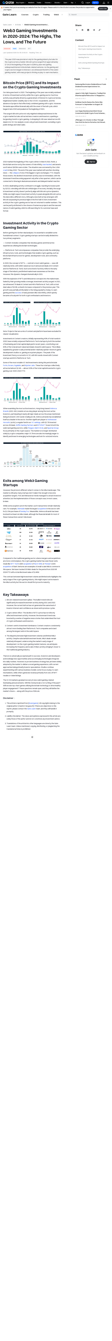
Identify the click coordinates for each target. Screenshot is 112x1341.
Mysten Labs (30, 365)
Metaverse (22, 48)
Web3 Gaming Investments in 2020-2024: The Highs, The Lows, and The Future (36, 25)
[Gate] (8, 2)
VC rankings (36, 422)
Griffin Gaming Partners (25, 425)
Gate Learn (10, 14)
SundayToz (24, 511)
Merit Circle (39, 428)
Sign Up (95, 2)
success (18, 293)
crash (5, 170)
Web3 (14, 48)
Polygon (31, 428)
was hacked (47, 164)
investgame (33, 703)
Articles (18, 25)
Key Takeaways (84, 68)
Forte (5, 365)
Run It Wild (38, 564)
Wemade (20, 509)
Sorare (10, 365)
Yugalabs (17, 365)
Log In (88, 2)
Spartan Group (53, 428)
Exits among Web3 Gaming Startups (91, 63)
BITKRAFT (41, 425)
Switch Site (103, 8)
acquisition (42, 509)
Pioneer (48, 564)
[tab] (25, 14)
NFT (29, 48)
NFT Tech (14, 564)
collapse (15, 173)
